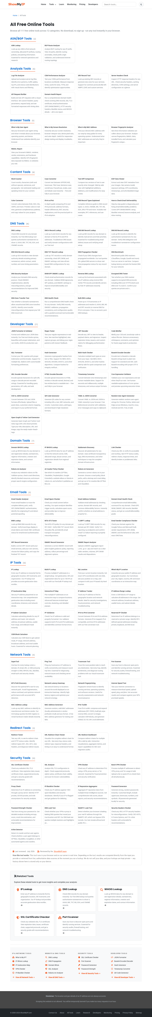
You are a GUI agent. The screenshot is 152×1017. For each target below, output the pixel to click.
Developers (93, 4)
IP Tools (15, 562)
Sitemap (139, 1013)
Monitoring (71, 4)
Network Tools (20, 655)
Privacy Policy (128, 1013)
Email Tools (18, 492)
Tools (51, 4)
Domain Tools (20, 441)
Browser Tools (20, 120)
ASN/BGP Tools (21, 38)
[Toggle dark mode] (141, 4)
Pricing (82, 4)
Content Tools (20, 172)
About (62, 1013)
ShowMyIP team (60, 851)
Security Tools (20, 758)
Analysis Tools (20, 69)
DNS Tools (17, 223)
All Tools (70, 1013)
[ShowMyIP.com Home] (16, 4)
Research (86, 1013)
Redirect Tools (20, 728)
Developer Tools (21, 324)
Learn (61, 4)
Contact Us (53, 1013)
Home (43, 4)
